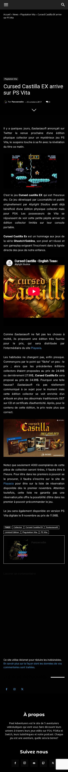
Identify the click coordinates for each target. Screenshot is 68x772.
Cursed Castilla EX (34, 527)
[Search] (63, 4)
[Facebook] (6, 689)
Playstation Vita (27, 14)
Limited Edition (12, 532)
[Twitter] (38, 548)
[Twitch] (43, 763)
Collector (18, 527)
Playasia (36, 348)
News (15, 14)
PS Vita (44, 532)
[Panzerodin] (5, 102)
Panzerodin (18, 101)
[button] (6, 4)
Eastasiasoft (52, 527)
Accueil (6, 14)
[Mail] (32, 548)
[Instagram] (14, 689)
